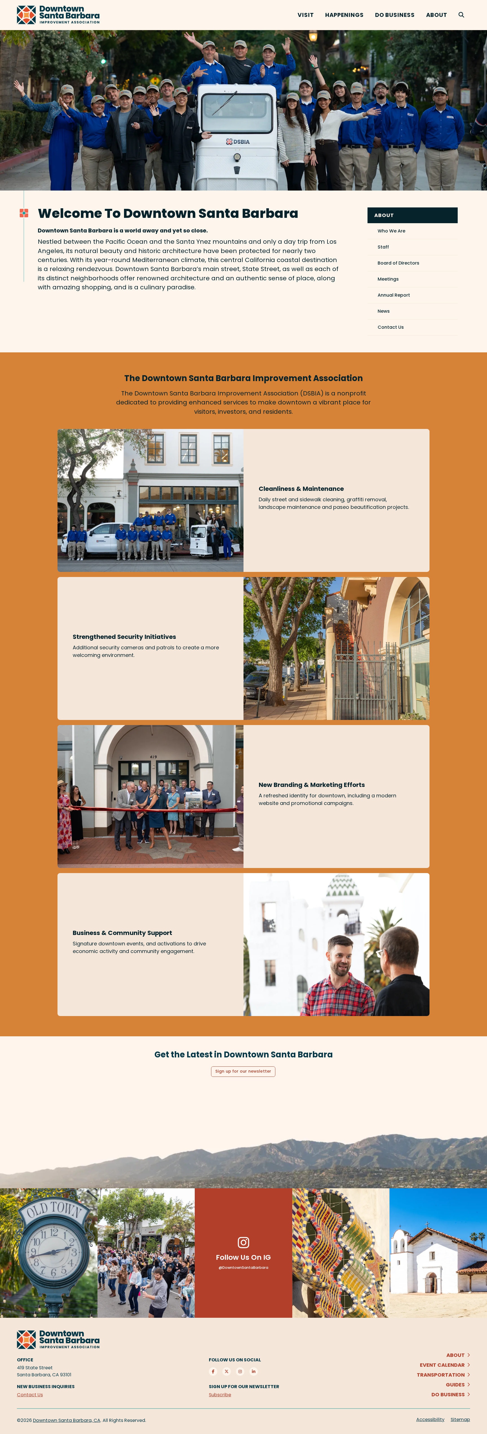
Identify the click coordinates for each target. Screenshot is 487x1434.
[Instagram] (240, 1371)
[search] (461, 15)
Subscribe (220, 1395)
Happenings (344, 15)
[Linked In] (253, 1371)
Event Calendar (442, 1364)
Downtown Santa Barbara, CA (66, 1420)
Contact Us (30, 1395)
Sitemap (460, 1419)
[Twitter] (226, 1371)
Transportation (441, 1374)
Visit (306, 15)
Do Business (395, 15)
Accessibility (430, 1419)
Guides (455, 1384)
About (437, 15)
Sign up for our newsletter (243, 1071)
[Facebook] (213, 1371)
